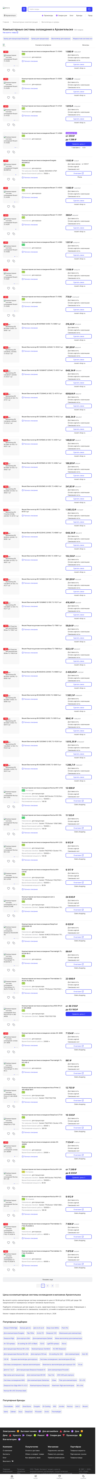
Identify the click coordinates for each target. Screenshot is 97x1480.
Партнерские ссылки (78, 1454)
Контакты (6, 1454)
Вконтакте (7, 1461)
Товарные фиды (76, 1458)
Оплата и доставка (32, 1450)
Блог (5, 1458)
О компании (7, 1450)
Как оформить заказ (32, 1458)
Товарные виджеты (77, 1450)
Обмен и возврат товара (34, 1454)
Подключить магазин (56, 1450)
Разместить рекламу (56, 1454)
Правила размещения (56, 1458)
